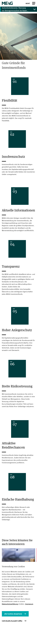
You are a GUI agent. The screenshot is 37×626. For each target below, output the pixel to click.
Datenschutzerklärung (10, 604)
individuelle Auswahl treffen (12, 621)
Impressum (29, 604)
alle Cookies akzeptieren (13, 614)
